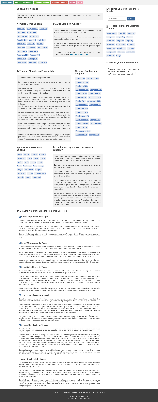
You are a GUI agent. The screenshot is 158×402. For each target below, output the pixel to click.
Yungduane (130, 52)
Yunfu (19, 166)
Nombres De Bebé (42, 2)
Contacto (56, 392)
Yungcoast (111, 41)
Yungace (38, 170)
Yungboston (82, 108)
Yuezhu (22, 62)
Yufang (42, 62)
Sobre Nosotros (67, 392)
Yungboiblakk (94, 101)
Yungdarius (111, 48)
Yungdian (121, 52)
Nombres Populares (59, 2)
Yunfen (33, 162)
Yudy (31, 44)
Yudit (41, 40)
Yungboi (80, 101)
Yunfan (36, 158)
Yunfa (30, 158)
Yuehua (22, 51)
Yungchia (122, 33)
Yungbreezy (82, 112)
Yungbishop (94, 97)
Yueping (35, 55)
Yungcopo (110, 44)
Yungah (30, 173)
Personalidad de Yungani (79, 54)
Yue (40, 44)
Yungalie (20, 177)
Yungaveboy (82, 82)
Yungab (20, 170)
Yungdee (131, 48)
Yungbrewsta (82, 116)
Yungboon (95, 105)
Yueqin (21, 59)
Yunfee (19, 162)
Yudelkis (22, 40)
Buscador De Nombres (23, 2)
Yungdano (130, 44)
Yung (35, 166)
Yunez (19, 155)
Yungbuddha (82, 120)
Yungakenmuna (40, 173)
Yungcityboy (120, 37)
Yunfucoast (27, 166)
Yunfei (26, 162)
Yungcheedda (112, 33)
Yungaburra (29, 170)
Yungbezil (81, 97)
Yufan (32, 62)
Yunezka (34, 155)
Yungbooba (82, 105)
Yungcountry (120, 44)
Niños (79, 2)
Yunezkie (42, 155)
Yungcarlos (81, 127)
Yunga (41, 166)
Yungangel (37, 177)
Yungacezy (21, 173)
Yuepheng (22, 55)
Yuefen (31, 47)
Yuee (21, 47)
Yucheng (22, 36)
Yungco (129, 37)
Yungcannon (82, 123)
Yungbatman (82, 90)
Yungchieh (131, 33)
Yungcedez (81, 135)
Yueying (32, 59)
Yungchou (110, 37)
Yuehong (42, 47)
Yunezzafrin (21, 158)
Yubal (43, 29)
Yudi (32, 40)
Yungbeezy (94, 93)
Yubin (21, 32)
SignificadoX (7, 2)
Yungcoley (129, 41)
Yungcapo (95, 123)
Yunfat (43, 158)
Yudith (21, 44)
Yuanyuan (32, 29)
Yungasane (93, 78)
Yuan (21, 29)
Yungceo (94, 135)
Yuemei (33, 51)
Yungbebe (81, 93)
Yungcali (95, 120)
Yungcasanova (83, 131)
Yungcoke (120, 41)
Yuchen (31, 32)
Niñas (72, 2)
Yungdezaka (111, 52)
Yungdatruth (121, 48)
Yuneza (26, 155)
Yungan (28, 177)
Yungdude (110, 56)
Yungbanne (82, 86)
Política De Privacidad (82, 392)
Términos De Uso (98, 392)
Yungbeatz (96, 90)
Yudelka (34, 36)
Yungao (80, 78)
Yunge (118, 56)
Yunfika (40, 162)
